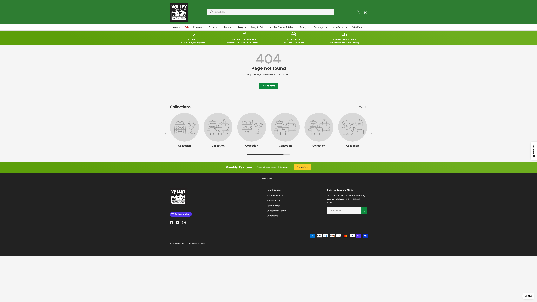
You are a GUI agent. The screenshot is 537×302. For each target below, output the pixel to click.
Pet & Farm (356, 27)
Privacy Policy (274, 200)
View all (363, 107)
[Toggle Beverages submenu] (326, 27)
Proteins (197, 27)
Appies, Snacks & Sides (281, 27)
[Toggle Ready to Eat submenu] (265, 27)
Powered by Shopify (198, 243)
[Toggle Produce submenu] (219, 27)
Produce (213, 27)
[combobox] (270, 12)
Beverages (319, 27)
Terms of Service (275, 195)
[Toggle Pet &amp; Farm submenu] (364, 27)
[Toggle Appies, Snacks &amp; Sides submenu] (294, 27)
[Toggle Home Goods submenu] (346, 27)
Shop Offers (302, 167)
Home (175, 27)
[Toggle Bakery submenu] (233, 27)
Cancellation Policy (276, 210)
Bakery (227, 27)
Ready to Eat (256, 27)
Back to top (267, 178)
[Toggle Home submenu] (179, 27)
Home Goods (337, 27)
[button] (365, 12)
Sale (187, 27)
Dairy (240, 27)
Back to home (268, 85)
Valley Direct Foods (183, 243)
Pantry (303, 27)
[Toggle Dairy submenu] (245, 27)
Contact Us (272, 215)
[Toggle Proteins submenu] (203, 27)
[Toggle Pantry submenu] (308, 27)
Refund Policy (273, 205)
